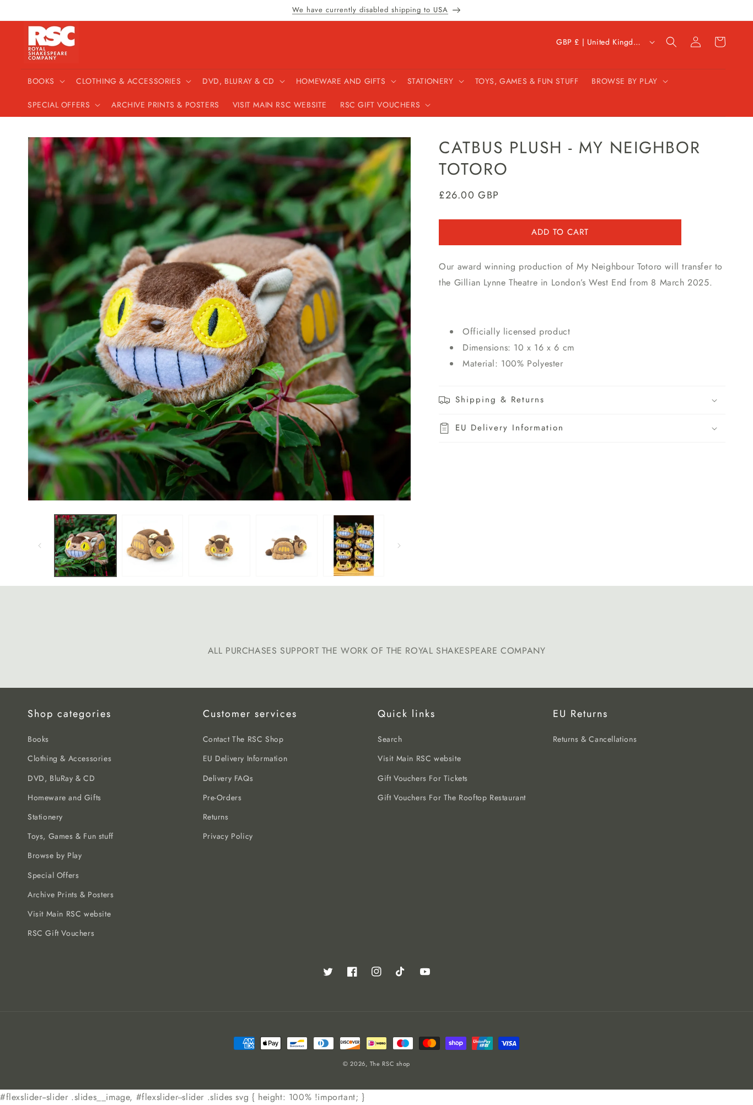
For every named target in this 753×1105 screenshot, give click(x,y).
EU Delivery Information (245, 758)
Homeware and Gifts (64, 797)
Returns (216, 816)
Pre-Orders (222, 797)
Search (390, 739)
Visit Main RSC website (69, 913)
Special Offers (53, 875)
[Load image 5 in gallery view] (354, 545)
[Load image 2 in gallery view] (153, 545)
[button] (45, 81)
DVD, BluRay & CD (61, 778)
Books (38, 739)
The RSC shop (390, 1063)
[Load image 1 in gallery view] (85, 545)
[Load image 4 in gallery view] (287, 545)
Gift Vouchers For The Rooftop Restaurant (452, 797)
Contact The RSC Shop (243, 739)
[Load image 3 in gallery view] (219, 545)
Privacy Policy (228, 836)
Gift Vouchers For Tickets (423, 778)
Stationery (45, 816)
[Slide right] (399, 545)
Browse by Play (55, 855)
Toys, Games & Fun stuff (71, 836)
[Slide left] (40, 545)
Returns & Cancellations (595, 739)
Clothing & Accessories (69, 758)
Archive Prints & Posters (71, 894)
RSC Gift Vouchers (61, 933)
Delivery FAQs (228, 778)
